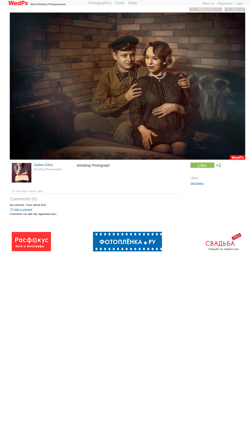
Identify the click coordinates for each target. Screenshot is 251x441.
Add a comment (23, 209)
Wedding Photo (205, 9)
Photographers (99, 3)
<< (228, 9)
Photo (120, 3)
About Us (208, 3)
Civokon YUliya (43, 164)
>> (241, 9)
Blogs (132, 3)
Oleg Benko (197, 183)
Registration (225, 3)
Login (239, 3)
